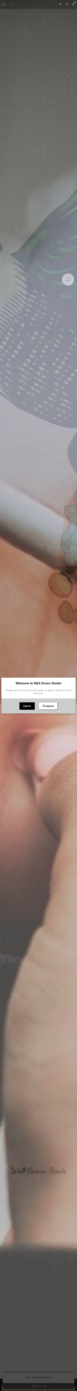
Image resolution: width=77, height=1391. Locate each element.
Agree (27, 706)
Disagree (48, 706)
